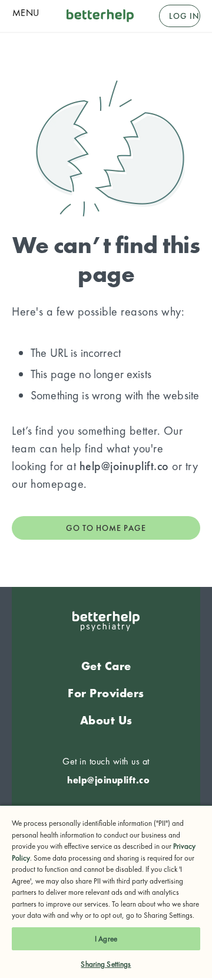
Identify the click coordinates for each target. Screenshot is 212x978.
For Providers (106, 693)
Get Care (106, 666)
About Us (106, 720)
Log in (184, 16)
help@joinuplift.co (124, 466)
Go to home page (106, 528)
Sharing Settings (106, 964)
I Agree (106, 939)
